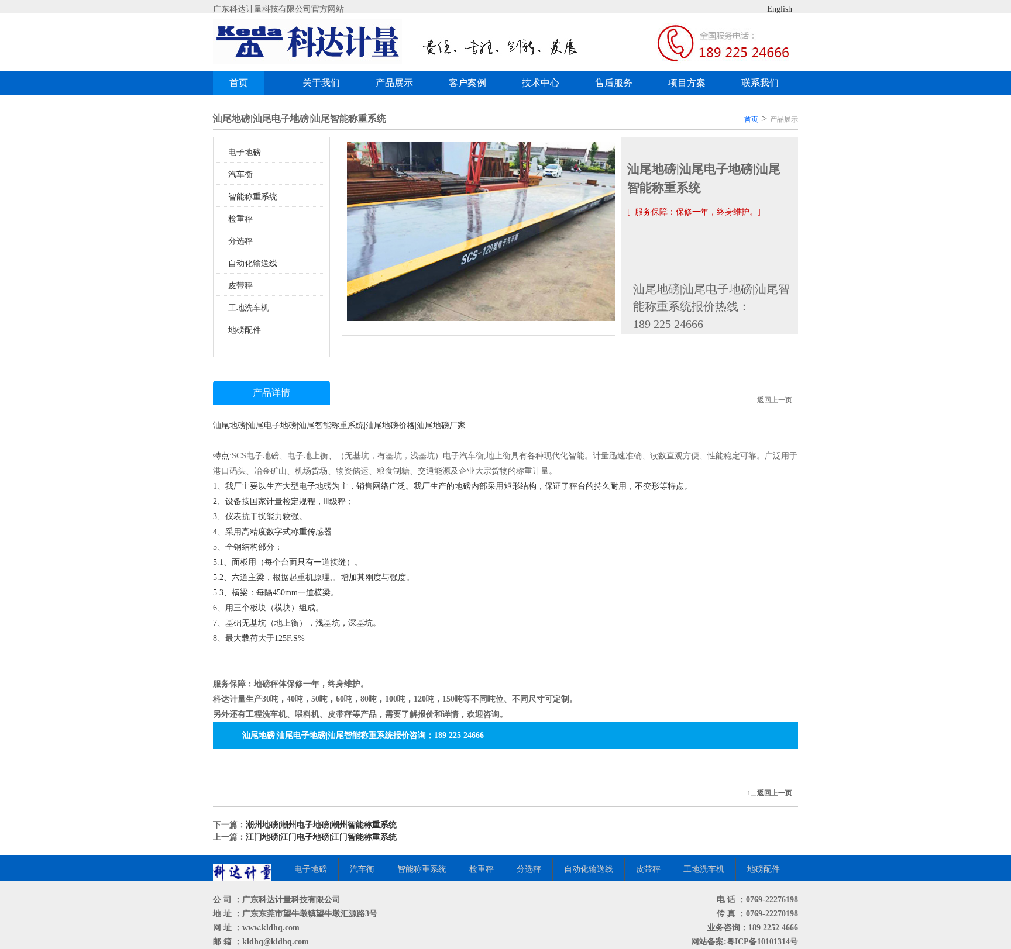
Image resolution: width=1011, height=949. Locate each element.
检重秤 (240, 219)
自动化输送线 (252, 263)
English (779, 9)
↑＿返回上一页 (769, 793)
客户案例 (467, 83)
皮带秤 (240, 285)
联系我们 (760, 83)
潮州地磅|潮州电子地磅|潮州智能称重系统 (321, 824)
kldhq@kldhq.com (275, 941)
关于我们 (321, 83)
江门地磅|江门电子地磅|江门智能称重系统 (321, 837)
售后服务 (613, 83)
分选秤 (240, 241)
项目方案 (687, 83)
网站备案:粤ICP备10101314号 (744, 941)
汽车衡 (240, 174)
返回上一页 (774, 400)
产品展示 (394, 83)
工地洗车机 (248, 307)
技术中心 (540, 83)
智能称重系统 (252, 196)
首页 (238, 83)
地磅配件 (244, 330)
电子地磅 (244, 152)
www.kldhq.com (271, 927)
